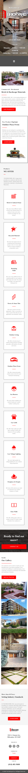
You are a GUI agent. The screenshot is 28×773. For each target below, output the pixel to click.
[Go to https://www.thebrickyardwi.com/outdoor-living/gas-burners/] (14, 395)
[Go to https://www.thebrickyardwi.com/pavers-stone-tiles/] (14, 304)
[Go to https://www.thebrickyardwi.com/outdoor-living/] (14, 336)
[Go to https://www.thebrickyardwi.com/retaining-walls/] (14, 271)
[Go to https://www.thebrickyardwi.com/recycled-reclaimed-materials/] (14, 237)
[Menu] (14, 61)
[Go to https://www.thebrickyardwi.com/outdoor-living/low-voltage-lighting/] (14, 454)
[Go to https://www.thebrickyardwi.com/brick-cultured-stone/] (14, 204)
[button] (9, 109)
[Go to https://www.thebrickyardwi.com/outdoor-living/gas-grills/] (14, 424)
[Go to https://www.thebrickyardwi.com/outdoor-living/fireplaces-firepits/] (14, 483)
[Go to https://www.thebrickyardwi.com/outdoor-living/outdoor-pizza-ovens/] (14, 366)
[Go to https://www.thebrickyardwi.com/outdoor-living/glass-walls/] (14, 511)
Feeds (14, 753)
